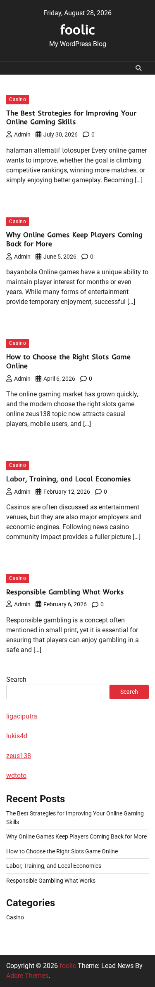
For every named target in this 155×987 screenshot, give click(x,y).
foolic (77, 29)
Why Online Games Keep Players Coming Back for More (76, 836)
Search (16, 679)
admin (22, 134)
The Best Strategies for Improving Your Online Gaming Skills (71, 117)
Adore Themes (27, 976)
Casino (17, 99)
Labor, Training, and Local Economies (68, 478)
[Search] (138, 68)
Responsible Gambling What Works (65, 591)
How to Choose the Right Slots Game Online (62, 851)
